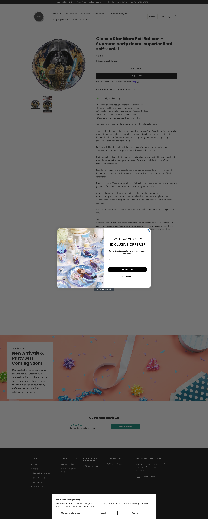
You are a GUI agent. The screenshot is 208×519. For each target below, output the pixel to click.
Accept (103, 512)
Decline (134, 512)
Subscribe (127, 270)
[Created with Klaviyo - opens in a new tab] (104, 289)
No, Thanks (127, 277)
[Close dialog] (148, 230)
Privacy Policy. (88, 506)
